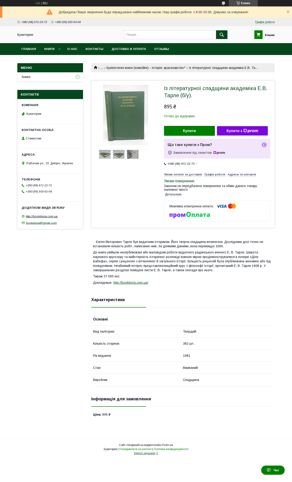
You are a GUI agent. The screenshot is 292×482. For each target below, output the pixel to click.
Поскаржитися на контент (135, 449)
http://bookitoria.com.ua (41, 216)
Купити (189, 131)
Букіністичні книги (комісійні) (128, 68)
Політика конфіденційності (171, 449)
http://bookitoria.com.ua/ (130, 282)
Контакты (94, 49)
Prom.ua (167, 445)
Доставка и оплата (129, 49)
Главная (28, 49)
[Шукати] (221, 34)
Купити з (234, 131)
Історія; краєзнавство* (168, 68)
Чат (276, 470)
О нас (72, 49)
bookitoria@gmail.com (41, 222)
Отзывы (161, 49)
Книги (49, 49)
